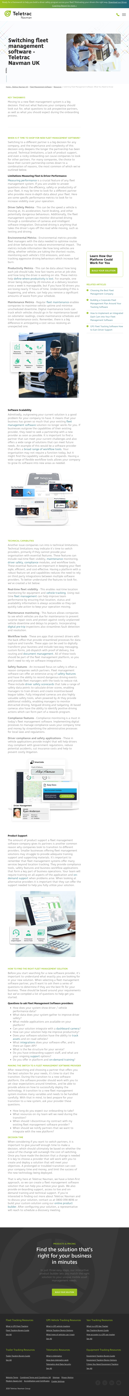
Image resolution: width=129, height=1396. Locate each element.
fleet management (25, 596)
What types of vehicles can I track (60, 1334)
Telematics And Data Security (58, 1364)
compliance (31, 562)
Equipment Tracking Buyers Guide (101, 1356)
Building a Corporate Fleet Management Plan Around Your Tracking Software (105, 304)
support (35, 1056)
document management (38, 654)
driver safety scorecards (39, 684)
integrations (27, 1042)
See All (9, 1334)
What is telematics (54, 1356)
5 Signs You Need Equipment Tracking (102, 1364)
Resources (57, 87)
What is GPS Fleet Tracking (17, 1326)
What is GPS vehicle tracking (58, 1326)
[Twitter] (104, 1382)
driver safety (15, 562)
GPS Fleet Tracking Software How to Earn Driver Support (106, 328)
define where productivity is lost (33, 279)
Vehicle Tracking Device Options (59, 1330)
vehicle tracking (56, 593)
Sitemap (56, 1377)
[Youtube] (118, 1382)
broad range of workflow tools (42, 449)
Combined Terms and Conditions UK (35, 1377)
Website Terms (12, 1377)
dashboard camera (67, 1028)
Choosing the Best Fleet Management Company (102, 292)
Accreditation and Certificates (37, 1381)
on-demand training (61, 1060)
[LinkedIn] (111, 1382)
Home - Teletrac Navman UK (17, 87)
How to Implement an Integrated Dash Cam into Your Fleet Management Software (106, 317)
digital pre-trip (16, 627)
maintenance (55, 559)
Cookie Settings (57, 1381)
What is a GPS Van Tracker (97, 1326)
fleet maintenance (57, 302)
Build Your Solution (104, 270)
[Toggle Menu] (124, 14)
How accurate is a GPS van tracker (101, 1334)
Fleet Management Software (41, 87)
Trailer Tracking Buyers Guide (18, 1356)
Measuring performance (22, 180)
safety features (67, 674)
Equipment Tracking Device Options (102, 1360)
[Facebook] (97, 1382)
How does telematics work (57, 1360)
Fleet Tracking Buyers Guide (17, 1330)
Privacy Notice (67, 1377)
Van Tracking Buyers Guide (98, 1330)
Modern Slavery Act (14, 1381)
